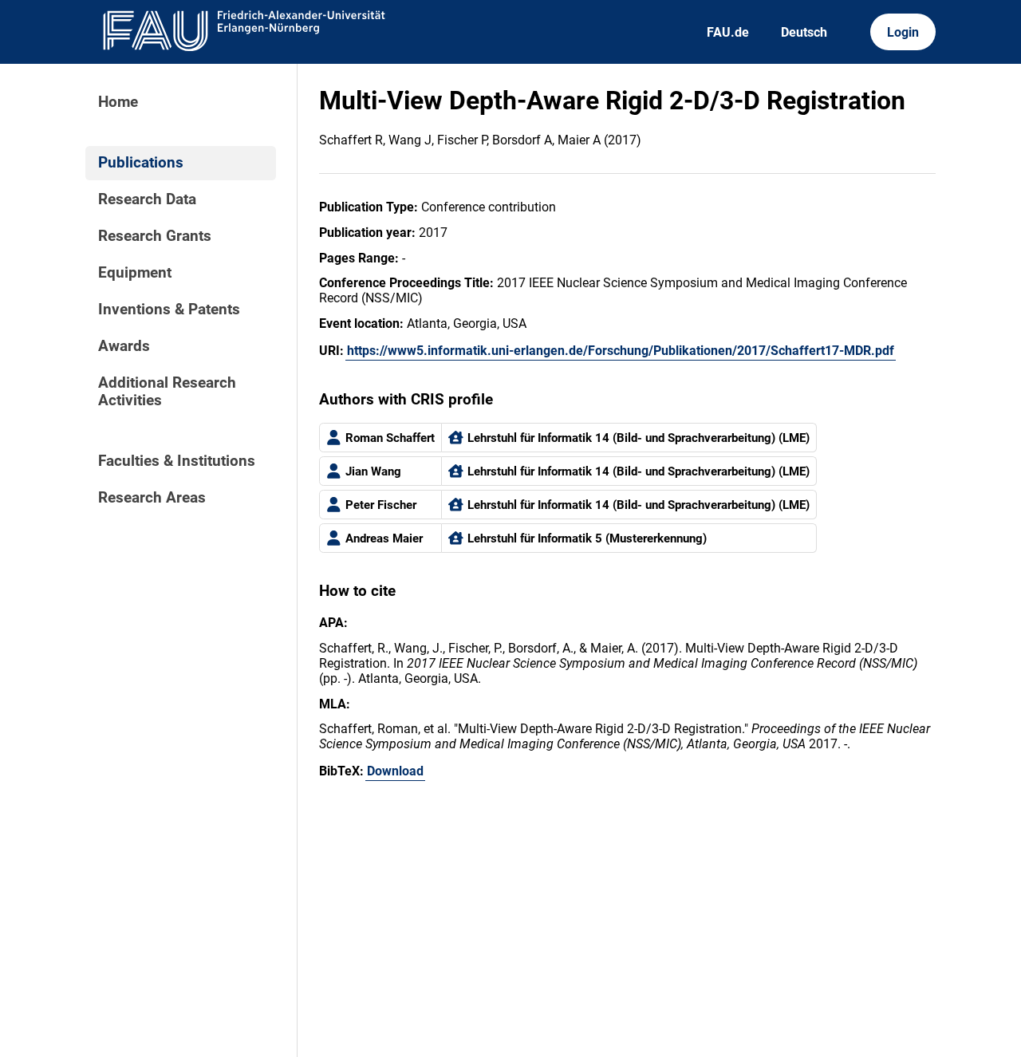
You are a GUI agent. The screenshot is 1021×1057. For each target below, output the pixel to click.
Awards (124, 346)
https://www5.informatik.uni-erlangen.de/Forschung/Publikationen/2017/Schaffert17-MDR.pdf (620, 350)
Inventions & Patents (169, 309)
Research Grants (154, 236)
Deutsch (804, 32)
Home (118, 102)
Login (903, 32)
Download (395, 771)
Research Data (147, 199)
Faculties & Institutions (176, 461)
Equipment (134, 273)
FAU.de (728, 32)
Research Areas (152, 498)
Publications (140, 163)
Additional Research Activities (167, 391)
